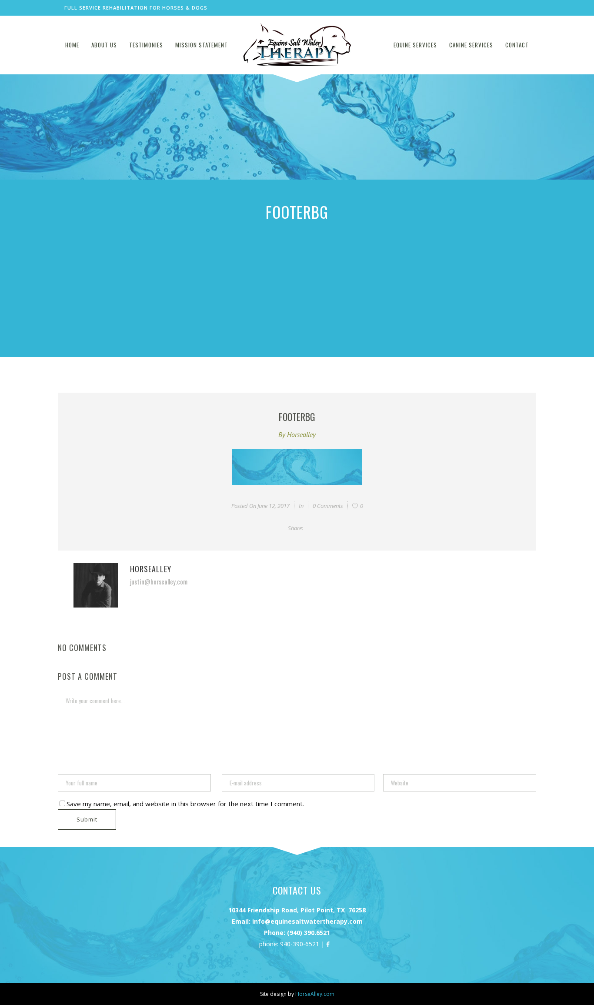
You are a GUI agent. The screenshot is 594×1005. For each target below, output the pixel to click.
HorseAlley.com (314, 994)
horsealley (301, 434)
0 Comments (328, 506)
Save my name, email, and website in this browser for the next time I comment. (185, 803)
